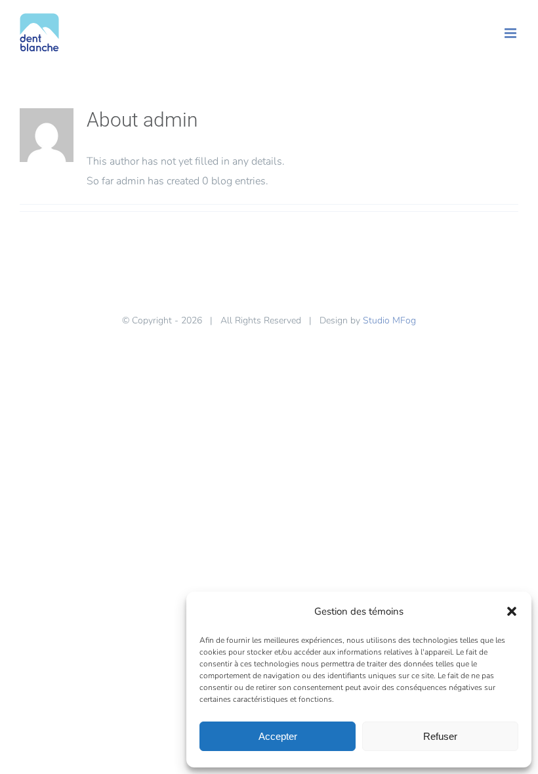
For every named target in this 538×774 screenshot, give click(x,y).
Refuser (440, 736)
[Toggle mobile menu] (511, 33)
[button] (511, 611)
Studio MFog (389, 320)
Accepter (278, 736)
